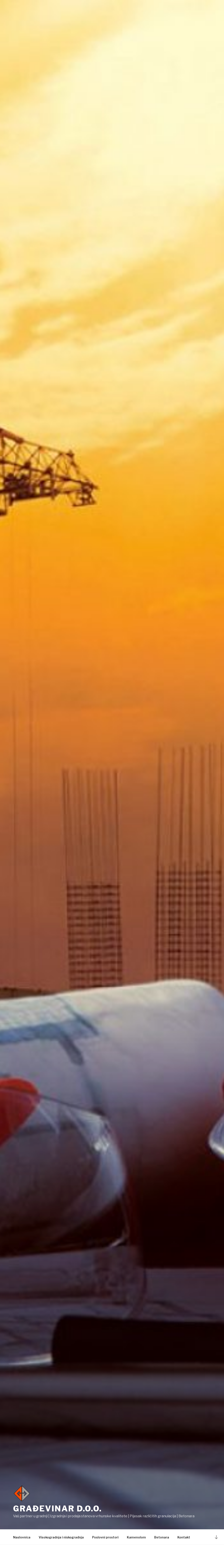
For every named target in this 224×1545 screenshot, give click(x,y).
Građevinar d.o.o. (57, 1508)
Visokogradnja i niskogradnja (61, 1537)
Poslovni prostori (105, 1537)
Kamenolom (136, 1537)
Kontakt (183, 1537)
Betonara (161, 1537)
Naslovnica (21, 1537)
